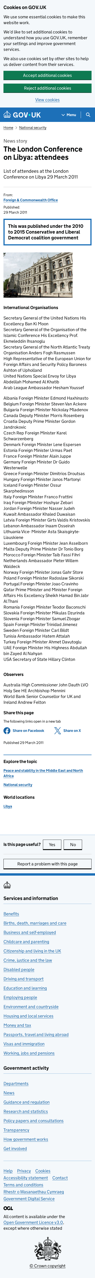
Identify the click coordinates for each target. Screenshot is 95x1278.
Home (8, 127)
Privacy (24, 1171)
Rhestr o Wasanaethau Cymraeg (33, 1191)
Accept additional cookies (47, 75)
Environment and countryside (31, 1006)
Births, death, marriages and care (34, 923)
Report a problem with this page (47, 864)
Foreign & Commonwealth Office (30, 200)
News (9, 1092)
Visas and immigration (24, 1044)
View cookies (47, 100)
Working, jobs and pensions (29, 1053)
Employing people (20, 997)
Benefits (11, 913)
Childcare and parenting (26, 941)
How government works (25, 1139)
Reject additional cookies (47, 88)
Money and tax (17, 1025)
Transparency (16, 1130)
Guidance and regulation (26, 1102)
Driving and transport (23, 978)
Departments (16, 1083)
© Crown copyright (47, 1265)
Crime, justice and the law (27, 960)
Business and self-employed (29, 932)
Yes (55, 844)
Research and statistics (25, 1111)
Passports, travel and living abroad (36, 1034)
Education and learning (25, 988)
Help (8, 1171)
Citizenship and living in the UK (32, 951)
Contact (60, 1177)
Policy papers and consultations (33, 1120)
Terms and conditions (23, 1184)
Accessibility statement (25, 1177)
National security (32, 127)
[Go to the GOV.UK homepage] (22, 115)
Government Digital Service (29, 1198)
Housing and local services (28, 1016)
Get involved (15, 1148)
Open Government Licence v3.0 (33, 1222)
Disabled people (18, 969)
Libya (7, 806)
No (76, 844)
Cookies (42, 1171)
